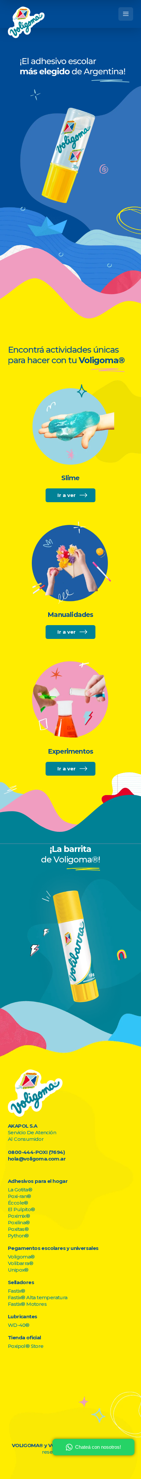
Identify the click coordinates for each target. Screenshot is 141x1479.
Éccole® (18, 1203)
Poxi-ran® (19, 1196)
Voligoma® (21, 1257)
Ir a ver (66, 495)
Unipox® (18, 1270)
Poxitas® (18, 1229)
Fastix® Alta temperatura (38, 1297)
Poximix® (19, 1216)
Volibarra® (20, 1263)
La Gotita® (20, 1189)
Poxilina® (19, 1222)
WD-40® (18, 1325)
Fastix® (16, 1291)
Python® (18, 1235)
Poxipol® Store (26, 1346)
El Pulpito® (21, 1209)
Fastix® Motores (27, 1304)
